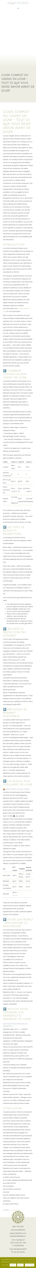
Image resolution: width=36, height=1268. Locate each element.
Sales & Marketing (18, 1230)
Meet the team (18, 1226)
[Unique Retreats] (18, 3)
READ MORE (29, 1265)
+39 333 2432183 (19, 1252)
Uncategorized (15, 1210)
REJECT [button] (20, 1265)
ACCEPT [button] (13, 1265)
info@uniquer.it (20, 1249)
